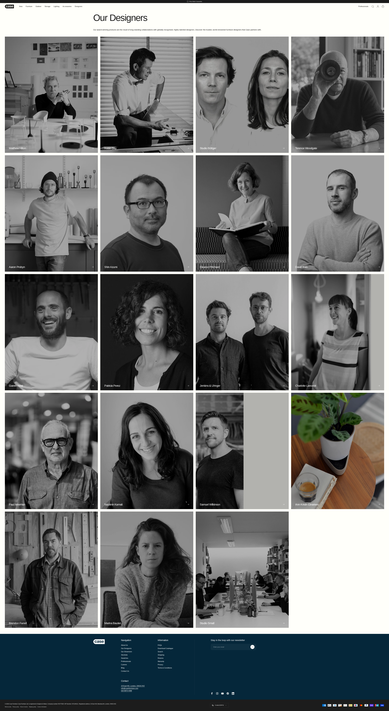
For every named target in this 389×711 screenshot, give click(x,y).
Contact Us (125, 671)
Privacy (160, 664)
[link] (133, 686)
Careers (124, 664)
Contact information (42, 706)
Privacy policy (16, 706)
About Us (124, 645)
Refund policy (8, 706)
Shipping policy (32, 706)
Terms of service (24, 706)
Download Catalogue (165, 648)
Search (160, 652)
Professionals (126, 661)
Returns (161, 658)
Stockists (124, 655)
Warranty (161, 661)
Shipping (161, 655)
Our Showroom (126, 652)
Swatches (124, 658)
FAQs (160, 645)
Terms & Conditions (165, 668)
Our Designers (126, 648)
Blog (122, 668)
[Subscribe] (252, 647)
